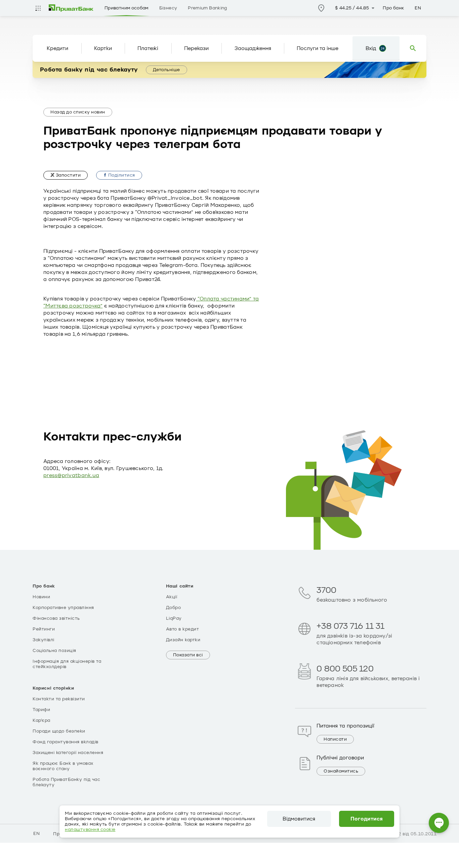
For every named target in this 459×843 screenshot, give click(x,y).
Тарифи (41, 709)
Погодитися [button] (366, 819)
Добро (173, 607)
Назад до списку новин (77, 112)
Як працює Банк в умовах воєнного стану (63, 766)
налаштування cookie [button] (90, 829)
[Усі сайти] (38, 8)
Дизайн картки (183, 640)
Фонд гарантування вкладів (65, 742)
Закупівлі (43, 640)
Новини (41, 597)
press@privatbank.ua (71, 475)
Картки (103, 48)
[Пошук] (413, 48)
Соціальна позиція (54, 650)
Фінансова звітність (56, 618)
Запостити (67, 175)
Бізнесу (168, 8)
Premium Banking (207, 8)
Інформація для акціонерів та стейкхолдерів (67, 664)
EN (418, 8)
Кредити (57, 48)
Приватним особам (127, 8)
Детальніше (166, 70)
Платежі (147, 48)
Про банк (393, 8)
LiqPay (174, 618)
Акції (171, 597)
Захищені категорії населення (68, 752)
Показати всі (188, 655)
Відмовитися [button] (299, 819)
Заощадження (253, 48)
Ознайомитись (341, 771)
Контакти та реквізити (59, 699)
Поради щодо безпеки (59, 731)
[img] (71, 8)
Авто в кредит (182, 629)
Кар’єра (41, 720)
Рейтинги (44, 629)
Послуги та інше (317, 48)
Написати (335, 739)
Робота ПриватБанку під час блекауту (66, 782)
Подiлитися (121, 175)
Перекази (196, 48)
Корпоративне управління (63, 607)
